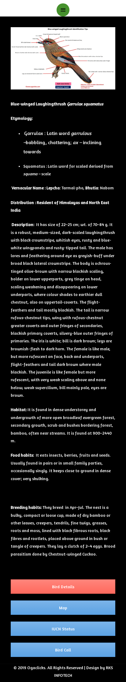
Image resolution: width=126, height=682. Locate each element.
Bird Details (63, 586)
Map (63, 607)
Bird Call (63, 649)
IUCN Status (63, 628)
